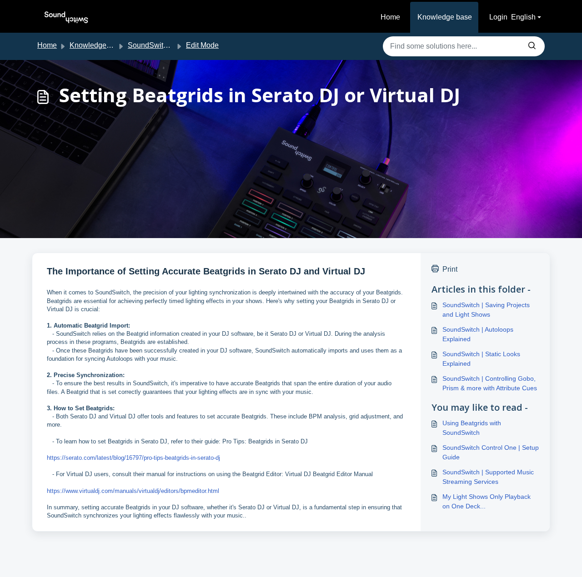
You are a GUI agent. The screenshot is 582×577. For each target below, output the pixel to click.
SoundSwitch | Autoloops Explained (477, 334)
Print (449, 269)
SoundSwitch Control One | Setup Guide (490, 452)
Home (390, 17)
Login (498, 17)
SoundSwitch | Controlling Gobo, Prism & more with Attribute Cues (489, 383)
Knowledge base (444, 17)
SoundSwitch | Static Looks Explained (481, 358)
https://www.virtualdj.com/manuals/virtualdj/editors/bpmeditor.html (133, 490)
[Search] (532, 46)
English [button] (523, 17)
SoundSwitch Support (163, 45)
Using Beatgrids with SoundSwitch (471, 427)
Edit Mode (202, 45)
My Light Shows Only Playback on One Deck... (486, 501)
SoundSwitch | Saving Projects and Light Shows (486, 309)
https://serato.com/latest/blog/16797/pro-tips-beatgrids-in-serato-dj (133, 457)
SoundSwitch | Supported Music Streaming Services (488, 476)
